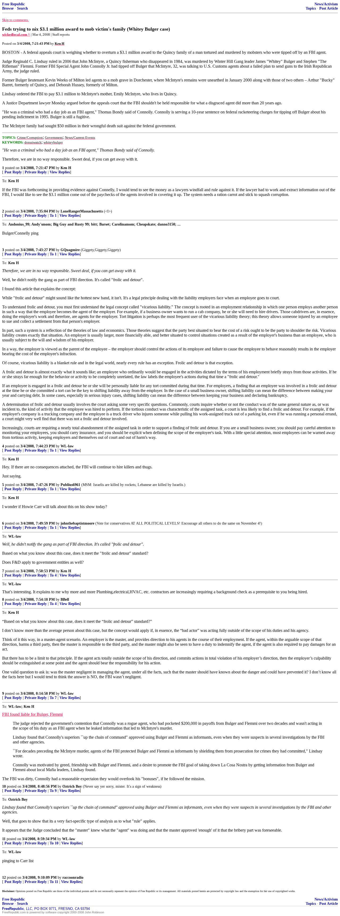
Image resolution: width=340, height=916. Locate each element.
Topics (311, 8)
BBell (65, 600)
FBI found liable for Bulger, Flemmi (32, 714)
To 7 (53, 698)
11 (4, 839)
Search (22, 8)
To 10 (54, 843)
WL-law (67, 446)
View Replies (60, 172)
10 (4, 786)
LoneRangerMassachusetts (82, 211)
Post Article (328, 8)
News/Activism (326, 4)
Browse (8, 8)
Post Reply (13, 172)
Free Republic (13, 4)
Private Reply (36, 172)
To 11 (54, 882)
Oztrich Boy (72, 786)
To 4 (53, 575)
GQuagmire (70, 250)
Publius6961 (70, 485)
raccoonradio (72, 878)
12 (4, 878)
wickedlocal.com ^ (16, 34)
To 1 (53, 216)
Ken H (66, 168)
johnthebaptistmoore (77, 523)
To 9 (53, 791)
